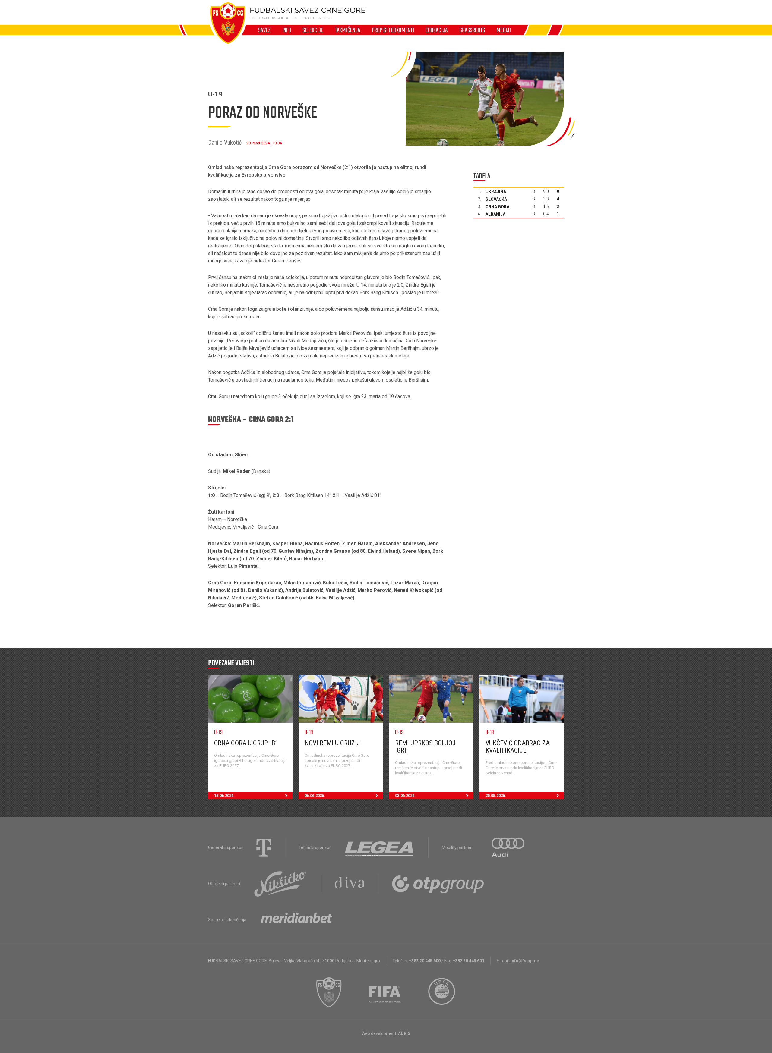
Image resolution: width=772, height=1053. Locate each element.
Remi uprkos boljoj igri (425, 746)
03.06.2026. (405, 795)
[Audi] (508, 847)
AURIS (404, 1033)
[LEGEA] (379, 847)
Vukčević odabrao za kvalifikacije (518, 746)
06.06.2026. (315, 795)
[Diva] (349, 884)
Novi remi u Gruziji (333, 743)
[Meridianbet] (296, 920)
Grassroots (472, 30)
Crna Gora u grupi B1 (246, 743)
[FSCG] (329, 992)
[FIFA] (385, 992)
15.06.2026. (224, 795)
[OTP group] (438, 884)
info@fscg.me (525, 960)
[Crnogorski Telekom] (264, 847)
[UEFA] (442, 992)
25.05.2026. (496, 795)
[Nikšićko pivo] (280, 884)
